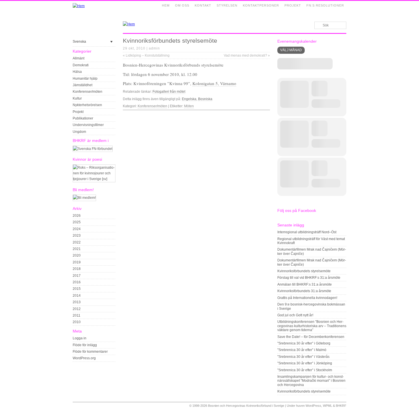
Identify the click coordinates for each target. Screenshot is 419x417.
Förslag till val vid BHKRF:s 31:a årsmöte (308, 278)
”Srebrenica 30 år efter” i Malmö (301, 350)
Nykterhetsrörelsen (87, 105)
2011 (76, 315)
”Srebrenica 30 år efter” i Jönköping (304, 363)
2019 (77, 262)
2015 (77, 289)
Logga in (79, 338)
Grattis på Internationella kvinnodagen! (307, 298)
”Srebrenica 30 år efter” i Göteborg (303, 343)
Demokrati (81, 65)
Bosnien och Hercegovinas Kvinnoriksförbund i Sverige (246, 405)
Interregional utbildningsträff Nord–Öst (306, 232)
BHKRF (341, 405)
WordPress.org (84, 358)
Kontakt (203, 5)
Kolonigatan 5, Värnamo (214, 83)
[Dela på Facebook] (254, 115)
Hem (166, 5)
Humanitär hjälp (85, 78)
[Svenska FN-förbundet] (93, 149)
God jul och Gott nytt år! (295, 315)
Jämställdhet (82, 85)
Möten (189, 106)
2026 (77, 216)
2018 (77, 269)
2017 (77, 276)
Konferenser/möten (87, 92)
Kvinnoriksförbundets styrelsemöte (304, 271)
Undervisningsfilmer (88, 125)
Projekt (292, 5)
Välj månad (291, 50)
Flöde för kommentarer (90, 352)
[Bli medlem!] (84, 198)
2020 (77, 255)
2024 (77, 229)
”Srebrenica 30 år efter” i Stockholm (304, 370)
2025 (77, 222)
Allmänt (78, 58)
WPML (327, 405)
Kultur (77, 98)
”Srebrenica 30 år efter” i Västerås (303, 357)
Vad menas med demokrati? (247, 55)
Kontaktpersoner (261, 5)
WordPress (313, 405)
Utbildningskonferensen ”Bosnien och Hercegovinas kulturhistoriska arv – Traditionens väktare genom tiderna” (311, 326)
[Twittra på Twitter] (260, 115)
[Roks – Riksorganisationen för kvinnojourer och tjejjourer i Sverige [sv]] (94, 179)
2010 (77, 322)
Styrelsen (227, 5)
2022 (77, 242)
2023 (77, 236)
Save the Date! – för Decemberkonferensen (310, 337)
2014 (77, 296)
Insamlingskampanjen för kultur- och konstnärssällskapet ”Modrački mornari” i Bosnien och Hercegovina (311, 381)
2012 (77, 309)
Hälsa (77, 72)
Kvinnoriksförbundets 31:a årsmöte (304, 291)
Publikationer (83, 118)
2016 (77, 282)
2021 (77, 249)
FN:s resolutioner (325, 5)
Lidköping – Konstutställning (146, 55)
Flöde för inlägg (85, 345)
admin (154, 48)
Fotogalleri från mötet (168, 92)
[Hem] (79, 6)
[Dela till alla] (267, 115)
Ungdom (79, 132)
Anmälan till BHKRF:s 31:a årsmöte (304, 284)
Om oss (182, 5)
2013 (77, 302)
